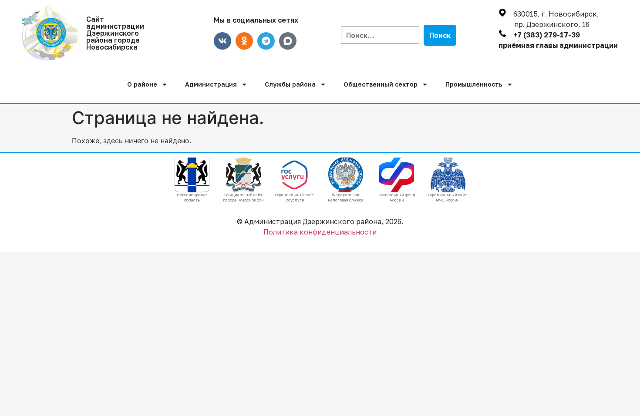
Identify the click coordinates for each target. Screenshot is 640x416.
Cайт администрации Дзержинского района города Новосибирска (115, 33)
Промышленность (473, 84)
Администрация (211, 84)
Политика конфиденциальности (320, 232)
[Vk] (222, 41)
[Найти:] (380, 35)
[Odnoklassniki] (244, 41)
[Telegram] (266, 41)
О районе (142, 84)
